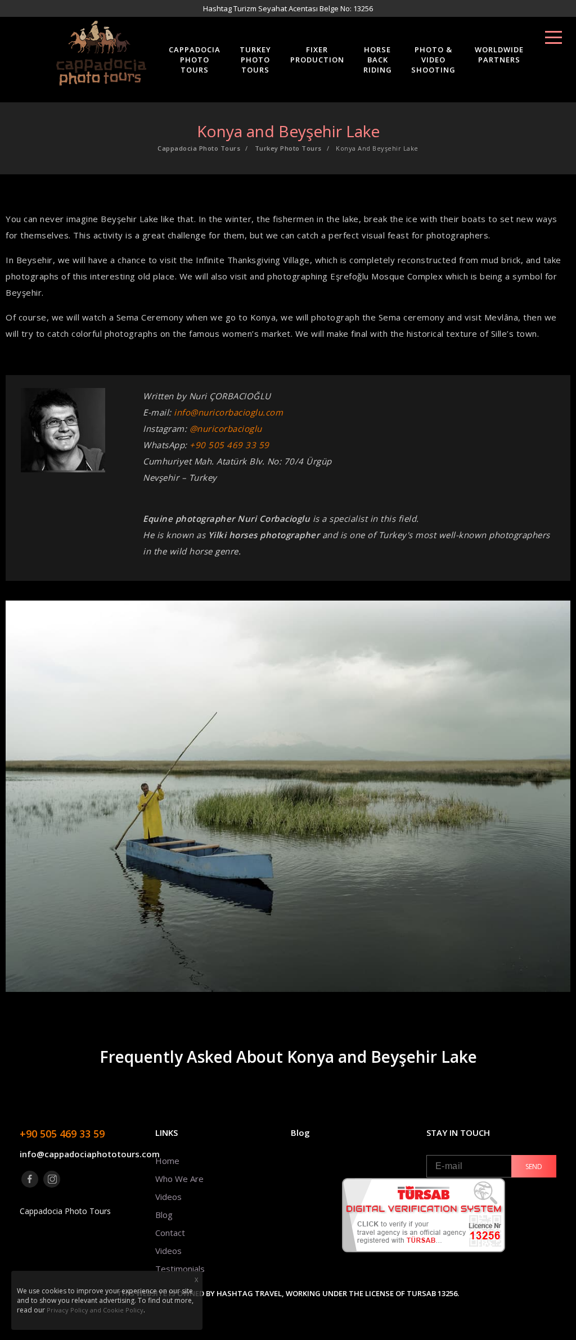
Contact (170, 1232)
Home (167, 1160)
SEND (533, 1166)
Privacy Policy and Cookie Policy (95, 1310)
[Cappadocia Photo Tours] (101, 51)
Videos (168, 1196)
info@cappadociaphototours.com (85, 1153)
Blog (164, 1214)
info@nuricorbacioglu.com (228, 412)
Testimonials (180, 1268)
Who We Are (179, 1178)
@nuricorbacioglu (226, 428)
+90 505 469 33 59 (229, 444)
